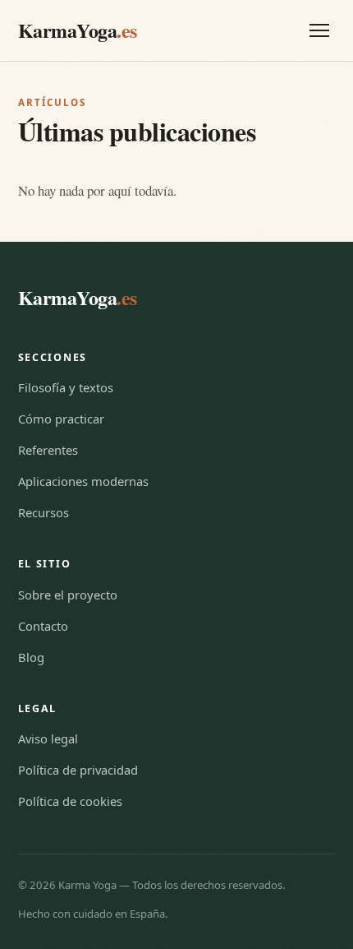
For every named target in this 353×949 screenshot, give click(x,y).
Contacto (43, 626)
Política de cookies (70, 801)
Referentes (48, 450)
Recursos (43, 512)
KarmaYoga (77, 30)
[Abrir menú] (319, 30)
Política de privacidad (78, 770)
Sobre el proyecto (67, 594)
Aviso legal (48, 738)
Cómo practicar (61, 418)
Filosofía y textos (65, 387)
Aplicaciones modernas (83, 481)
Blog (31, 657)
